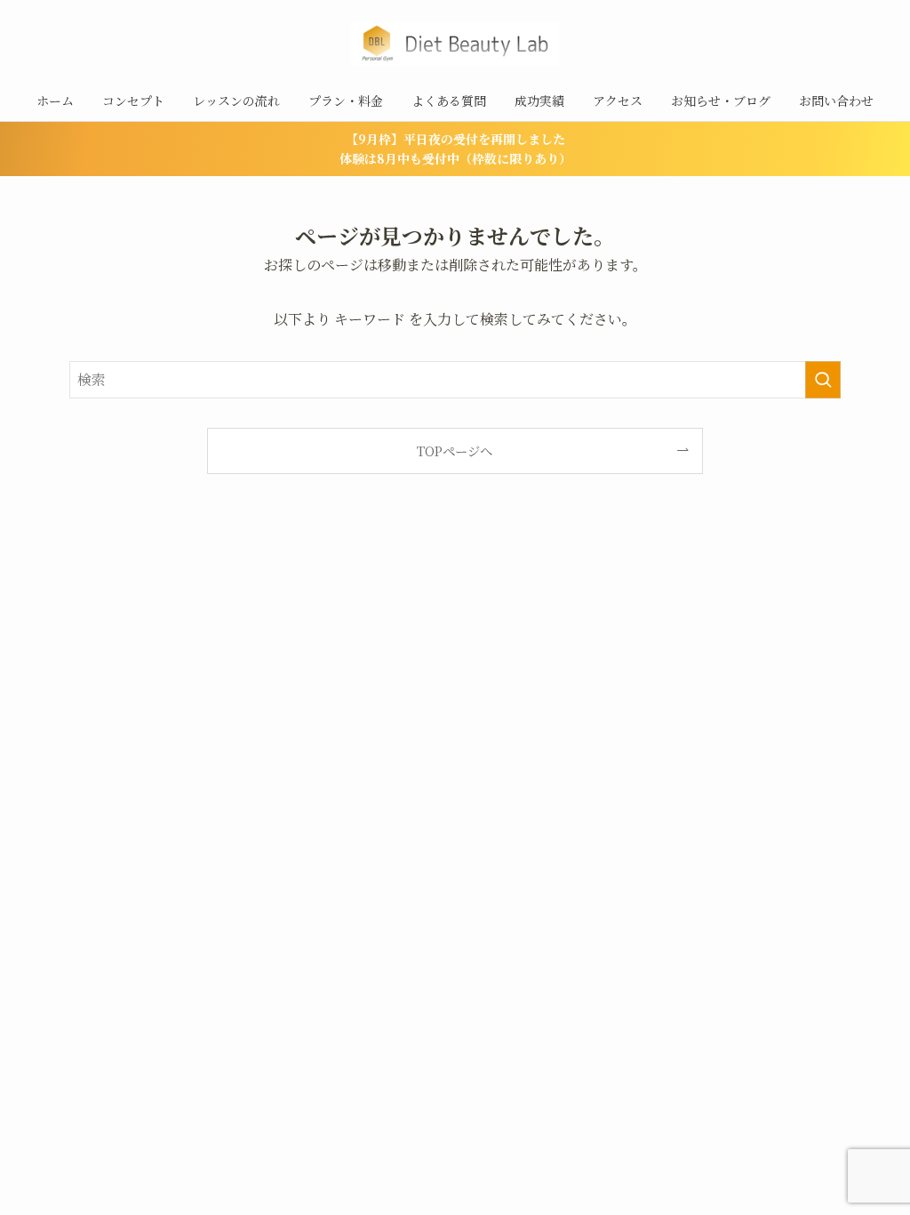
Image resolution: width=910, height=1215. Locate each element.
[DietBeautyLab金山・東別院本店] (455, 43)
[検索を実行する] (823, 379)
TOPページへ (454, 450)
